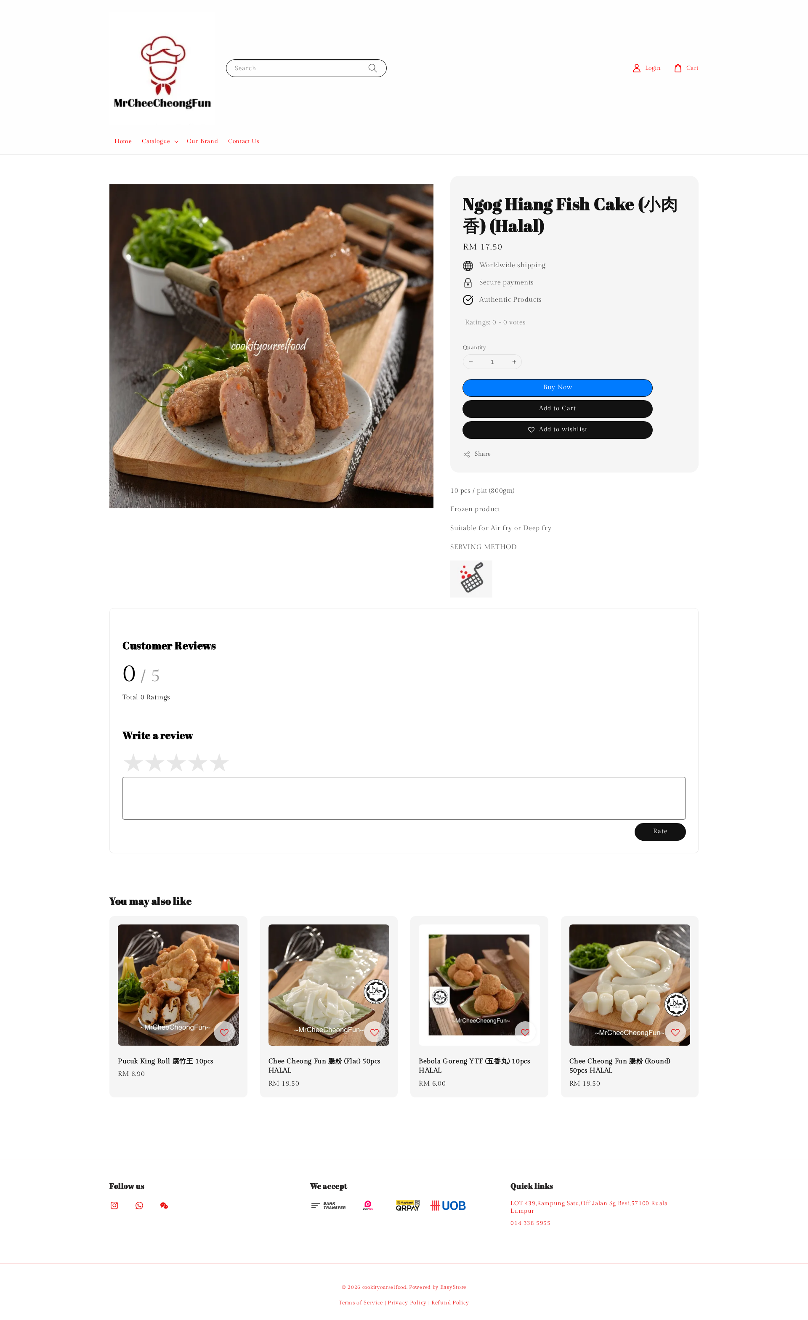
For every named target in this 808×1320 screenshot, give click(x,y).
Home (123, 141)
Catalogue (156, 141)
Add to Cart (557, 408)
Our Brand (202, 141)
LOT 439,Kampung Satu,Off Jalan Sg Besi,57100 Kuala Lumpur (588, 1207)
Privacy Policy (407, 1302)
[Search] (372, 68)
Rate (660, 831)
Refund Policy (450, 1302)
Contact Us (243, 141)
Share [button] (483, 454)
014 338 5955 (530, 1223)
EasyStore (453, 1287)
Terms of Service (361, 1302)
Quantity (474, 347)
